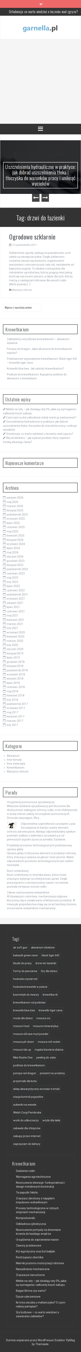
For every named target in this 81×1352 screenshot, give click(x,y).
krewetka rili (50, 994)
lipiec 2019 (13, 657)
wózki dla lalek (51, 1120)
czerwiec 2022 (16, 590)
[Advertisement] (40, 81)
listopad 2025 (15, 510)
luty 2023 (12, 581)
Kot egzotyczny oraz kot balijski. (35, 1251)
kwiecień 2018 (15, 695)
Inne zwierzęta (16, 763)
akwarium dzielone (43, 947)
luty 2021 (12, 628)
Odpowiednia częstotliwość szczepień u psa (48, 823)
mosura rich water (49, 1041)
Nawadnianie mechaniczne (33, 1269)
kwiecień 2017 (15, 716)
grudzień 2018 (16, 661)
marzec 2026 (15, 506)
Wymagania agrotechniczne (33, 1176)
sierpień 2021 (15, 602)
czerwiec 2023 (16, 573)
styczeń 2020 (15, 649)
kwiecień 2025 (15, 535)
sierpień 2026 (15, 497)
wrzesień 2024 (16, 544)
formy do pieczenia (25, 971)
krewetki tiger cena (50, 1010)
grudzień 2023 (16, 560)
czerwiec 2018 (16, 687)
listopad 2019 (15, 653)
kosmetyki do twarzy (26, 994)
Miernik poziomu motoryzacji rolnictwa (40, 1263)
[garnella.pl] (40, 27)
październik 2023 (17, 569)
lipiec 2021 (13, 607)
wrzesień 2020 (16, 632)
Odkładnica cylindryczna (31, 1223)
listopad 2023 (15, 565)
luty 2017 (12, 724)
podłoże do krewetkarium (29, 1065)
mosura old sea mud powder (31, 1034)
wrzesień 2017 (16, 708)
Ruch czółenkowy (18, 870)
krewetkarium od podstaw (29, 1002)
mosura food (21, 1026)
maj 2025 (12, 531)
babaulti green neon (25, 955)
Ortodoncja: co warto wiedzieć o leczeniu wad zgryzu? (43, 11)
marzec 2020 (15, 640)
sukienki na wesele (24, 1104)
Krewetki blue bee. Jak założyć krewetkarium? (35, 368)
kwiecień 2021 (15, 619)
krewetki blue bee (24, 1010)
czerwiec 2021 (16, 611)
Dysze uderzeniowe (28, 1296)
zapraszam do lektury (26, 1144)
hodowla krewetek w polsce (30, 986)
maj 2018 (12, 691)
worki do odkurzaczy (26, 1120)
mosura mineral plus (45, 1026)
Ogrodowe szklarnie (32, 236)
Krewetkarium (15, 767)
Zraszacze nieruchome (30, 1275)
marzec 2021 (15, 624)
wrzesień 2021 (16, 598)
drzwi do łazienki (45, 963)
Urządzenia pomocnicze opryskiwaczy (31, 802)
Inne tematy (14, 759)
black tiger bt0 (50, 955)
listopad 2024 (15, 539)
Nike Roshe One (23, 1057)
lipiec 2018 (13, 682)
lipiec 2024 (13, 548)
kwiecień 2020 (15, 636)
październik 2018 (17, 670)
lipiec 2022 (13, 586)
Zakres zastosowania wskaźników (28, 892)
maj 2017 (12, 712)
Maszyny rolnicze (22, 289)
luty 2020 (12, 645)
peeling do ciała (46, 1057)
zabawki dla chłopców (26, 1128)
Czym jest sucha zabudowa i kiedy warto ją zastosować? (41, 417)
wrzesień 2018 (16, 674)
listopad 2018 (15, 666)
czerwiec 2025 (16, 527)
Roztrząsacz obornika (29, 1257)
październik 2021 (17, 594)
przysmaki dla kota (25, 1081)
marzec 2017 (15, 720)
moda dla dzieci (23, 1018)
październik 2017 (17, 703)
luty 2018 (12, 699)
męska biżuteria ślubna (49, 1049)
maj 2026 (12, 502)
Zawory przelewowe (28, 1245)
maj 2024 (12, 552)
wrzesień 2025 (16, 518)
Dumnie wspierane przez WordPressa (29, 1340)
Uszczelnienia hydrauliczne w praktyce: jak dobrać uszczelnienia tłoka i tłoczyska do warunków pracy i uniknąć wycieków (40, 175)
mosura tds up (22, 1049)
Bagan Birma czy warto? (31, 1290)
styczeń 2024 (15, 556)
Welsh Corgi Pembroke (27, 1112)
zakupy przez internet (26, 1136)
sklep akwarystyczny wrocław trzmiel (36, 1089)
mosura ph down (23, 1041)
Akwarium (13, 755)
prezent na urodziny (52, 1073)
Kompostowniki (25, 1218)
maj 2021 (12, 615)
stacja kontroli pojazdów (28, 1096)
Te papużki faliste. (27, 1192)
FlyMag (70, 1340)
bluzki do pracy (22, 963)
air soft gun (20, 947)
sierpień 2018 (15, 678)
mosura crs (43, 1018)
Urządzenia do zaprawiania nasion (37, 1239)
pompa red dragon (24, 1073)
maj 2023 (12, 577)
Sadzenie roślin (25, 1170)
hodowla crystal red (25, 979)
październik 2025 (17, 514)
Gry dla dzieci (49, 971)
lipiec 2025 (13, 523)
